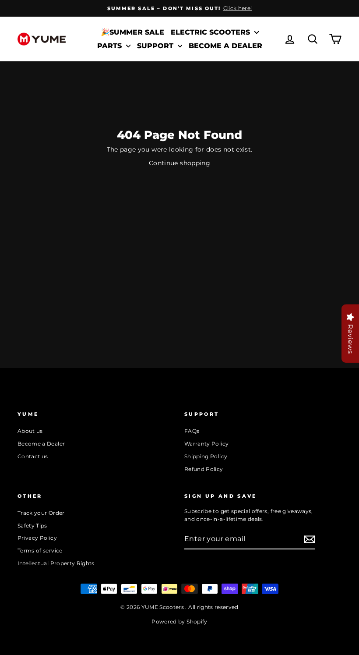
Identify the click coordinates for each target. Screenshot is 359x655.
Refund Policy (203, 469)
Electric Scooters (211, 32)
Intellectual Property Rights (56, 563)
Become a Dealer (225, 46)
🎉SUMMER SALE (132, 32)
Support (156, 46)
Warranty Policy (206, 443)
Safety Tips (32, 525)
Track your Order (41, 513)
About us (30, 431)
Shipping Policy (205, 456)
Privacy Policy (37, 538)
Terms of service (40, 550)
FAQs (191, 431)
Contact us (33, 456)
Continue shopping (179, 163)
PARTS (110, 46)
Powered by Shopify (179, 621)
